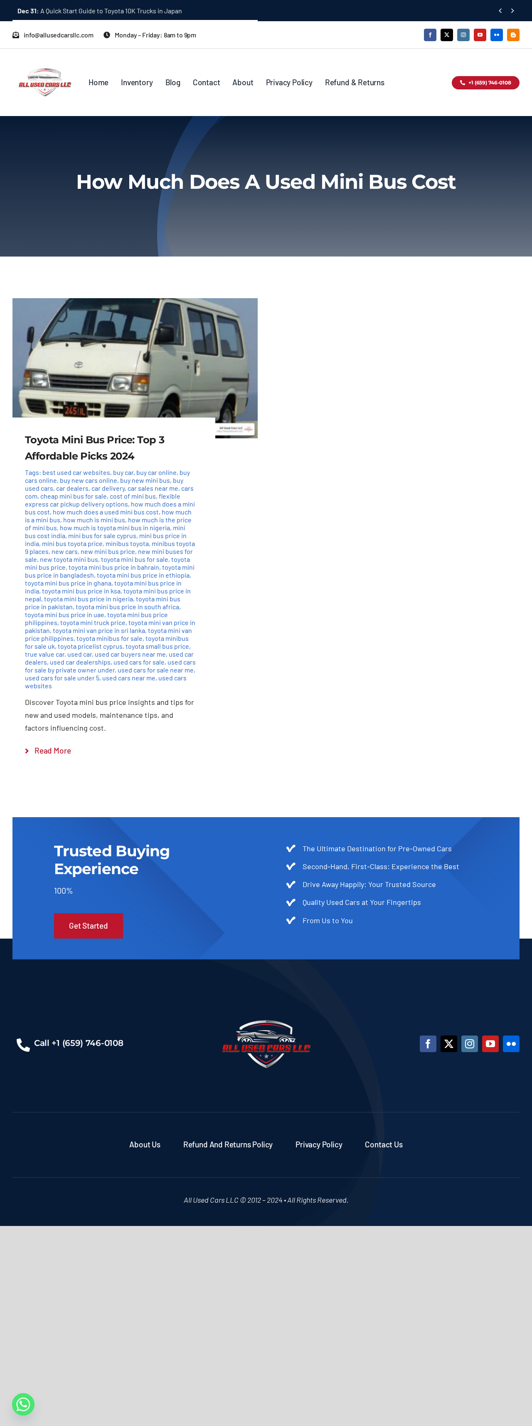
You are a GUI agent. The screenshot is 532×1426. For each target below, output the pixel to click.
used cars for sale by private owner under (110, 666)
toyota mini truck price (93, 622)
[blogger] (513, 35)
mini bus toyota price (72, 543)
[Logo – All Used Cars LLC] (44, 60)
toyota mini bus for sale (134, 559)
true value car (44, 654)
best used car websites (76, 472)
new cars (65, 551)
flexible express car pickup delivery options (102, 500)
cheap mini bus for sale (73, 496)
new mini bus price (108, 551)
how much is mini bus (94, 520)
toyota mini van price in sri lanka (99, 630)
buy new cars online (88, 480)
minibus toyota (127, 543)
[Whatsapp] (23, 1404)
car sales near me (153, 488)
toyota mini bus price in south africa (127, 606)
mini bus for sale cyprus (102, 535)
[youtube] (480, 35)
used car (79, 654)
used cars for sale (139, 662)
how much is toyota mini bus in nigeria (115, 527)
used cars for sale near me (156, 670)
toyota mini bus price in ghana (68, 583)
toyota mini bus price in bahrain (114, 567)
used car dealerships (80, 662)
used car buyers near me (130, 654)
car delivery (108, 488)
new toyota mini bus (69, 559)
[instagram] (463, 35)
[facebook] (430, 35)
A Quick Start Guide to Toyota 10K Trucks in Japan (99, 11)
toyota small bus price (157, 646)
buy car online (156, 472)
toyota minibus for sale (109, 638)
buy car (123, 472)
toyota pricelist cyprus (90, 646)
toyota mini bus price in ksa (81, 591)
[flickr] (496, 35)
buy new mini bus (145, 480)
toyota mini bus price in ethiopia (143, 575)
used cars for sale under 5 (62, 678)
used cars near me (128, 678)
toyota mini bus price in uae (64, 614)
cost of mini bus (133, 496)
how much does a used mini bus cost (106, 512)
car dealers (72, 488)
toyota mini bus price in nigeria (88, 599)
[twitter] (447, 35)
